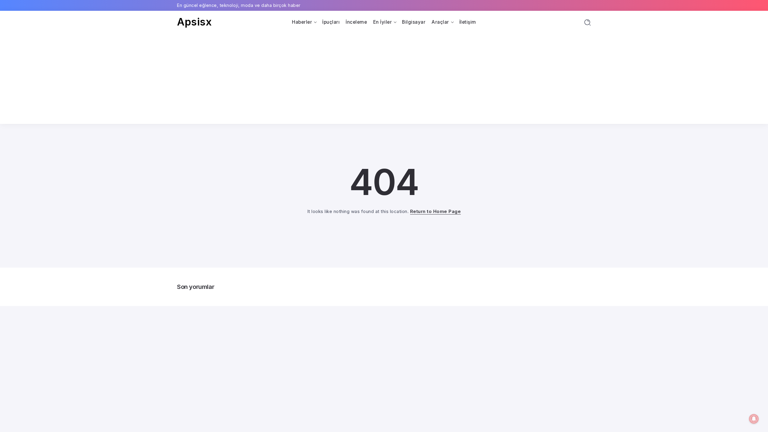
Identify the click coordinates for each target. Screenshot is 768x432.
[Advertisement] (384, 73)
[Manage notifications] (754, 419)
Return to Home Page (435, 211)
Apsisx (194, 22)
